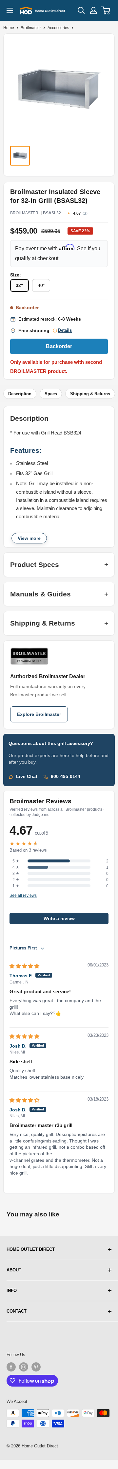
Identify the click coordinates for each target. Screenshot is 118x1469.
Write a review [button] (59, 918)
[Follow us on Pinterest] (36, 1367)
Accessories (58, 28)
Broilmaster (31, 28)
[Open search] (81, 10)
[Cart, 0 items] (106, 10)
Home (8, 28)
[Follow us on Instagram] (23, 1367)
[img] (24, 966)
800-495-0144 (65, 776)
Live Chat (26, 776)
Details (65, 330)
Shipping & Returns (90, 393)
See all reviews (23, 896)
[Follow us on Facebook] (11, 1367)
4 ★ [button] (15, 867)
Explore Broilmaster (39, 714)
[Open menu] (10, 10)
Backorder (59, 346)
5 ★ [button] (15, 861)
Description (19, 393)
